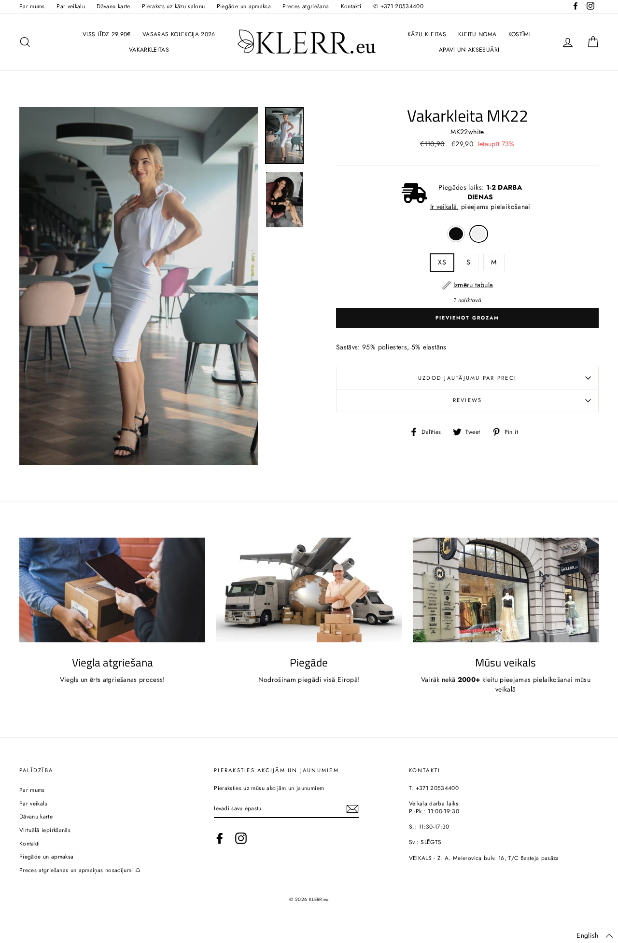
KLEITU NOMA (477, 34)
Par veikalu (70, 6)
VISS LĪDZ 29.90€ (107, 34)
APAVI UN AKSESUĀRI (469, 49)
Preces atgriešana (305, 6)
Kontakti (351, 6)
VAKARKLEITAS (149, 49)
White (478, 234)
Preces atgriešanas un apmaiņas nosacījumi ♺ (79, 870)
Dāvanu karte (113, 6)
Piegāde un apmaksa (244, 6)
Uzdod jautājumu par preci (467, 378)
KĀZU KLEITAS (426, 34)
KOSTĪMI (519, 34)
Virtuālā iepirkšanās (44, 830)
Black (456, 234)
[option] (138, 286)
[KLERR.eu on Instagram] (241, 838)
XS (442, 262)
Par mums (32, 6)
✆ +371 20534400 (398, 6)
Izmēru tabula (473, 285)
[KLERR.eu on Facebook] (219, 838)
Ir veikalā (443, 206)
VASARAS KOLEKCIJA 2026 (178, 34)
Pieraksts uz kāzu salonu (173, 6)
